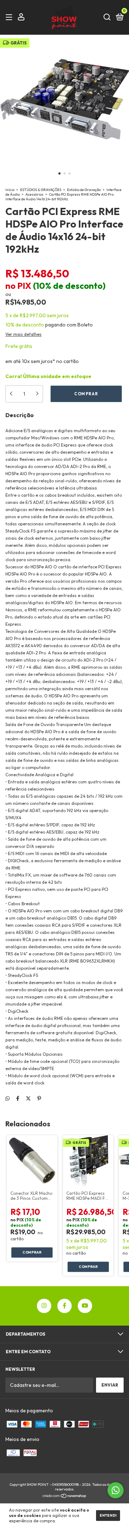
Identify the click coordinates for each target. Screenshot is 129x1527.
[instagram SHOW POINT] (44, 1306)
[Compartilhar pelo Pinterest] (39, 1098)
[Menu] (10, 17)
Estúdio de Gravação (84, 189)
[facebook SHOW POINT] (64, 1306)
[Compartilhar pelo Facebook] (17, 1098)
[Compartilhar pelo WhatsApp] (7, 1098)
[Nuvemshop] (64, 1496)
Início (9, 189)
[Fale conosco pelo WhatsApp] (116, 1490)
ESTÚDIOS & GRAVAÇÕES (40, 189)
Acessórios (34, 194)
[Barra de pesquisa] (107, 17)
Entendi (108, 1515)
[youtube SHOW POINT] (85, 1306)
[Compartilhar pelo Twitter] (28, 1098)
